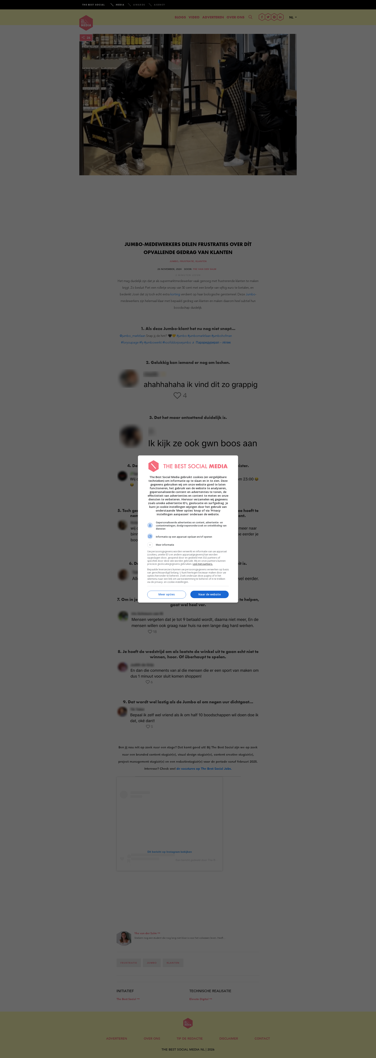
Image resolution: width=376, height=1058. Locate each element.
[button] (188, 545)
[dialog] (188, 529)
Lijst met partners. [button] (203, 564)
